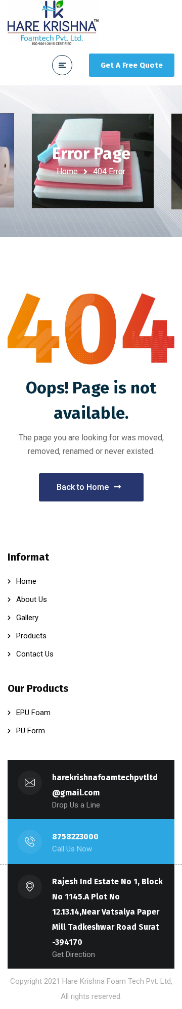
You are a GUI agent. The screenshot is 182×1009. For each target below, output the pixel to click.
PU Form (30, 730)
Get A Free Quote (132, 65)
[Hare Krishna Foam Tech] (53, 22)
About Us (31, 599)
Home (67, 171)
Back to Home (83, 487)
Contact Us (35, 654)
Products (31, 635)
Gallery (27, 617)
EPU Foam (33, 712)
